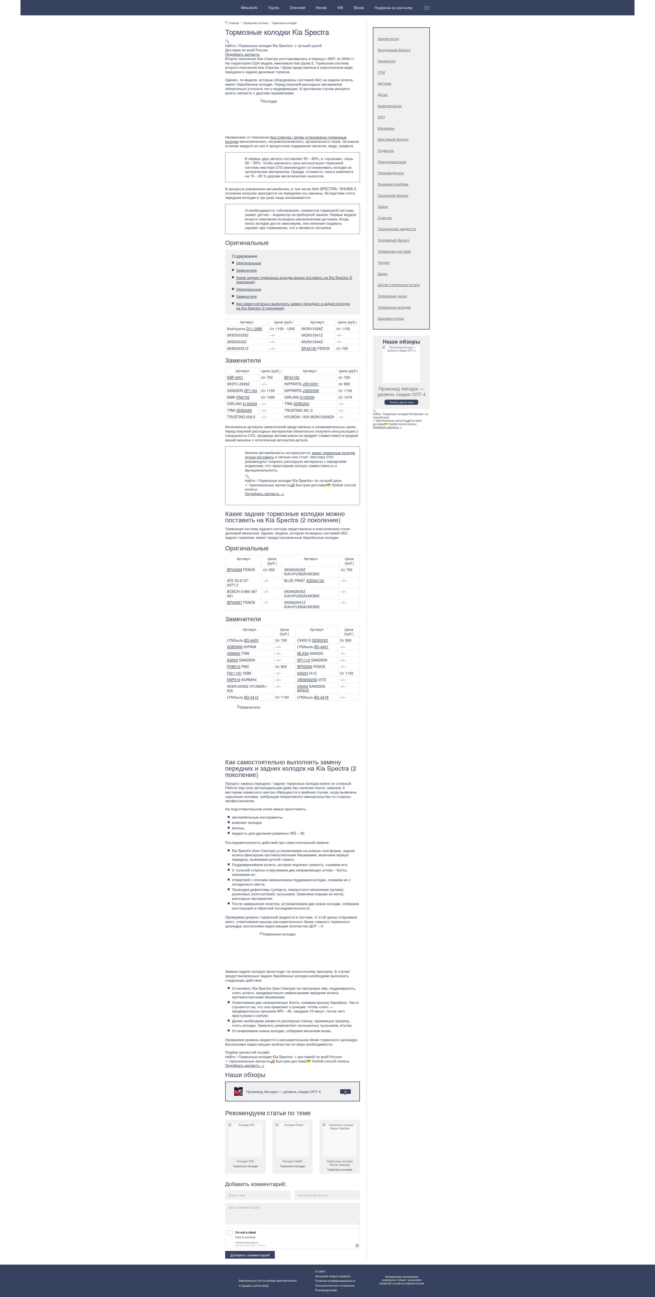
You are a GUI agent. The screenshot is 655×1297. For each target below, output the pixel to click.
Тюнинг (384, 262)
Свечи (383, 206)
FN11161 (234, 673)
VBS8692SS (307, 679)
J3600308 (311, 390)
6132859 (250, 403)
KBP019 (233, 679)
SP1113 (303, 659)
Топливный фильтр (393, 239)
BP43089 (234, 569)
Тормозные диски (392, 295)
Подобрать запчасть (242, 54)
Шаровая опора (391, 318)
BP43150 (308, 348)
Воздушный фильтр (394, 49)
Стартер (385, 217)
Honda (321, 7)
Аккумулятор (388, 38)
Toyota (273, 7)
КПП (381, 116)
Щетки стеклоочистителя (399, 284)
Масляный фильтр (393, 139)
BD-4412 (251, 697)
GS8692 (233, 653)
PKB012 (233, 666)
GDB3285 (244, 410)
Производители (391, 172)
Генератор (386, 60)
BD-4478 (321, 697)
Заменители (246, 270)
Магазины (386, 127)
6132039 (307, 397)
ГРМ (381, 72)
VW (340, 7)
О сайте (320, 1271)
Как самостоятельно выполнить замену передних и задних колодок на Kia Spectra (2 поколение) (293, 305)
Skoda (359, 7)
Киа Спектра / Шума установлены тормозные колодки (286, 139)
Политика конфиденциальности (335, 1281)
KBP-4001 (235, 377)
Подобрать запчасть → (264, 493)
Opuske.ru (229, 7)
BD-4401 (321, 646)
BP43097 (234, 602)
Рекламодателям (326, 1290)
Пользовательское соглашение (335, 1285)
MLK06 (303, 653)
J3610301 (311, 383)
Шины (383, 273)
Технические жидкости (397, 228)
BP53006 (304, 666)
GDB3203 (301, 403)
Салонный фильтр (393, 195)
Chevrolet (297, 7)
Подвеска (386, 150)
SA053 (232, 659)
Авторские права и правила (333, 1276)
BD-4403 (251, 640)
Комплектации (390, 105)
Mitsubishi (249, 7)
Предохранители (392, 161)
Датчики (384, 83)
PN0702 (243, 397)
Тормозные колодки (245, 1166)
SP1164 (250, 390)
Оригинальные (248, 262)
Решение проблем (393, 183)
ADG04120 (315, 580)
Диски (383, 94)
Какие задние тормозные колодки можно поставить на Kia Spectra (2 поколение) (294, 279)
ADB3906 (235, 646)
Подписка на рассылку (394, 7)
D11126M (254, 328)
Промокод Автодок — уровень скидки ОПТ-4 (283, 1091)
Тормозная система (394, 251)
